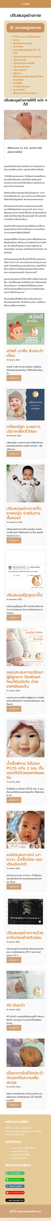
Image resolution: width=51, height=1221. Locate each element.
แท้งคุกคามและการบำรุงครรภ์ (27, 56)
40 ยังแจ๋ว (16, 1005)
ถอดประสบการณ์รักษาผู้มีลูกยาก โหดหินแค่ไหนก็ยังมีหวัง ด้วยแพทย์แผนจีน (25, 679)
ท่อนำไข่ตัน (18, 46)
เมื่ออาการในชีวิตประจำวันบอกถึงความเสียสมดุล (25, 1077)
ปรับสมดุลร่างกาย (21, 66)
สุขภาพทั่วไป (19, 89)
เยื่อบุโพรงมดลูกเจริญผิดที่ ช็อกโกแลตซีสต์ (28, 78)
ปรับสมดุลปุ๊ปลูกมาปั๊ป (24, 595)
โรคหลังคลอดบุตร (21, 86)
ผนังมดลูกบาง (20, 69)
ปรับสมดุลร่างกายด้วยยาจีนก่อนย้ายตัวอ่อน (25, 935)
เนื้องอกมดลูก (19, 59)
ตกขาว (16, 40)
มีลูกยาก (17, 73)
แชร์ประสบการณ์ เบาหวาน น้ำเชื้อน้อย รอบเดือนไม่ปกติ (24, 859)
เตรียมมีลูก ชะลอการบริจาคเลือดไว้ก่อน (24, 429)
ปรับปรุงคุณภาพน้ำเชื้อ (24, 63)
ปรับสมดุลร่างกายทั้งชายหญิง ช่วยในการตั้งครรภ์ (24, 513)
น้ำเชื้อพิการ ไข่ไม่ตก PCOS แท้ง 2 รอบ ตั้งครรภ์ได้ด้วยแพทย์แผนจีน (25, 771)
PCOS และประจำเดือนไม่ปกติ (26, 36)
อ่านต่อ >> (14, 378)
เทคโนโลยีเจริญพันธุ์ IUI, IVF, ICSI (27, 51)
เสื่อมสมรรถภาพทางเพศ (24, 93)
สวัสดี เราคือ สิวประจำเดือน (25, 353)
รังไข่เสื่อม (18, 83)
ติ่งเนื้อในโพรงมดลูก (22, 43)
